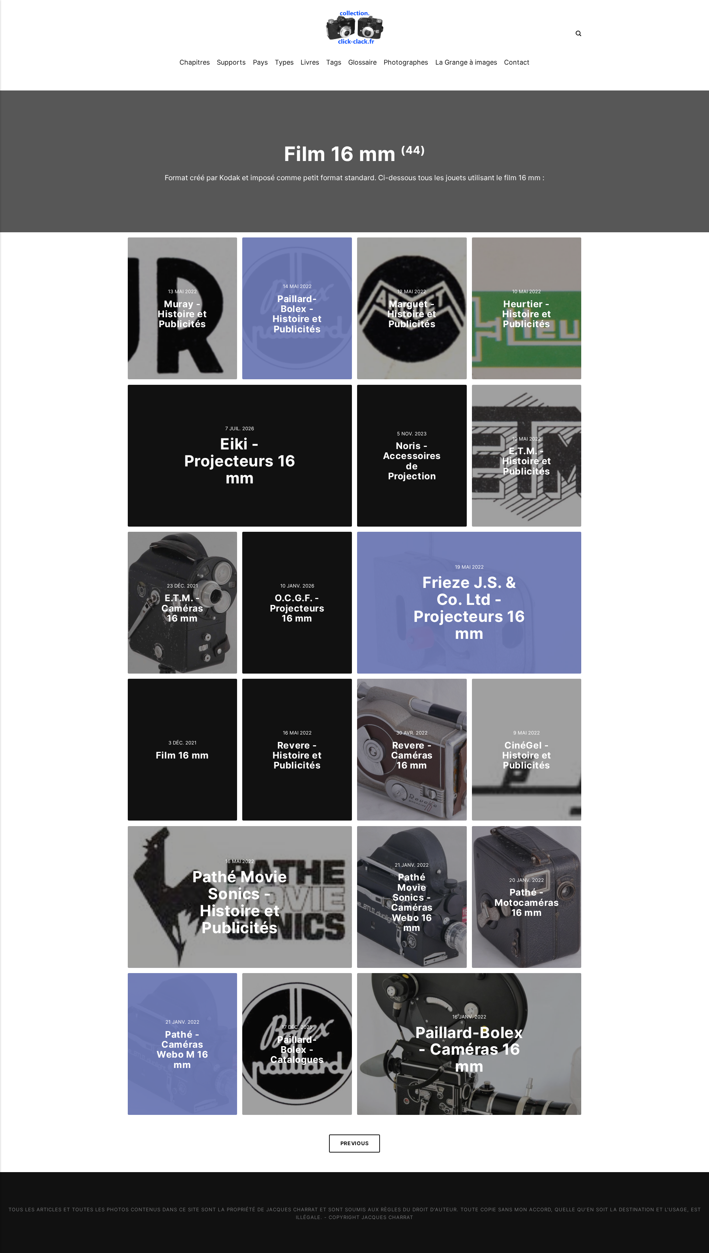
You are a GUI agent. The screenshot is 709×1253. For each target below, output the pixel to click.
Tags (333, 62)
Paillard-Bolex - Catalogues (297, 1049)
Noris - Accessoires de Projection (412, 461)
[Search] (577, 33)
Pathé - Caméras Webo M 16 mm (182, 1049)
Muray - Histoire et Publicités (182, 313)
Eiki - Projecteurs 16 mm (239, 461)
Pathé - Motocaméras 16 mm (526, 902)
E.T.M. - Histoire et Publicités (526, 461)
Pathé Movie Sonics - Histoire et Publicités (239, 902)
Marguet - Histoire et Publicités (411, 313)
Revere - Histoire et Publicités (297, 755)
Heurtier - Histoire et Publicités (526, 313)
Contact (517, 62)
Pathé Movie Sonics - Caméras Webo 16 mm (412, 902)
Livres (310, 62)
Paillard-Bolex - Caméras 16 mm (469, 1049)
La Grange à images (466, 62)
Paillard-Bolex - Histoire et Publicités (297, 314)
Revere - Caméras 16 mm (412, 755)
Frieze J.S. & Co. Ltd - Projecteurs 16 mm (469, 608)
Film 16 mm (182, 755)
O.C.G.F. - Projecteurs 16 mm (297, 608)
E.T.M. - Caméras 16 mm (182, 608)
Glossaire (362, 62)
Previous (354, 1143)
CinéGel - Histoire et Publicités (526, 755)
